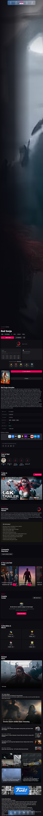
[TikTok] (8, 446)
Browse (9, 636)
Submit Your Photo (21, 613)
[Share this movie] (24, 337)
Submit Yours (37, 597)
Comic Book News (6, 799)
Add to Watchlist (27, 371)
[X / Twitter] (13, 446)
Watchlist (19, 337)
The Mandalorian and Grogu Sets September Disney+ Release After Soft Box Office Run (19, 804)
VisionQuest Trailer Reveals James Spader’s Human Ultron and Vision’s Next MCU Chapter (19, 801)
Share (27, 378)
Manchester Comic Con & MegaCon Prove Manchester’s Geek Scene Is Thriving (17, 809)
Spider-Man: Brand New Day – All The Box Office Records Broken (14, 806)
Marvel (3, 328)
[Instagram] (6, 446)
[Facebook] (3, 446)
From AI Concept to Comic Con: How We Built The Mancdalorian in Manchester (17, 807)
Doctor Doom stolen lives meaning (8, 800)
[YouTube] (11, 446)
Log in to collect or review (7, 554)
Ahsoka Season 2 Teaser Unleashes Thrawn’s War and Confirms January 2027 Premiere (19, 803)
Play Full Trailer (38, 474)
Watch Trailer (8, 337)
